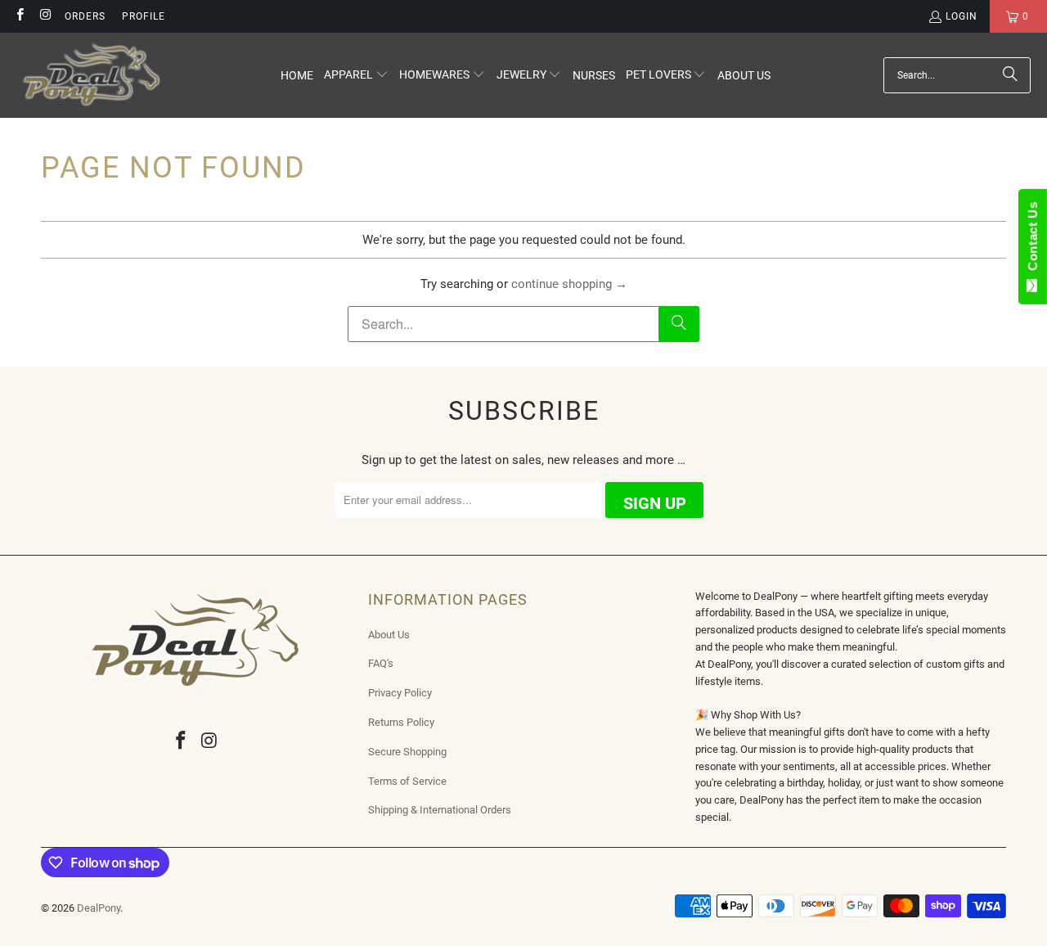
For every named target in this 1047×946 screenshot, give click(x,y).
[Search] (1010, 75)
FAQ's (380, 663)
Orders (85, 16)
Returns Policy (401, 722)
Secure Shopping (407, 752)
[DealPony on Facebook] (19, 16)
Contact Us (1033, 239)
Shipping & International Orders (439, 810)
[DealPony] (92, 75)
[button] (356, 75)
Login (961, 16)
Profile (143, 16)
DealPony (98, 908)
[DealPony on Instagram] (45, 16)
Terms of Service (407, 781)
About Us (389, 634)
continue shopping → (569, 284)
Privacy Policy (400, 693)
